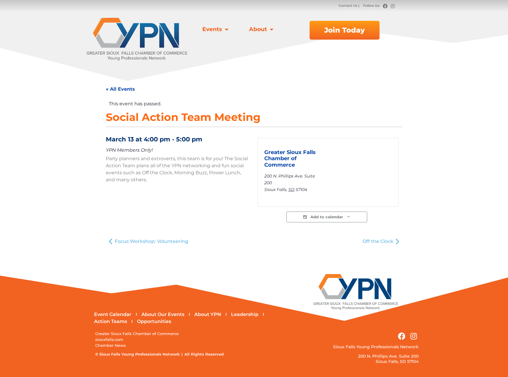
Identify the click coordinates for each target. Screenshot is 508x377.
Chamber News (110, 345)
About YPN (207, 314)
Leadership (244, 314)
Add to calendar (326, 217)
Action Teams (110, 321)
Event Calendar (112, 314)
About (258, 29)
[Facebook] (385, 6)
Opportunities (154, 321)
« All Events (120, 89)
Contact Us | (349, 6)
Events (212, 29)
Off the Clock (378, 241)
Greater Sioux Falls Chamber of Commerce (290, 158)
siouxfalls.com (109, 339)
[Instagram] (393, 6)
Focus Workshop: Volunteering (150, 241)
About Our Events (162, 314)
